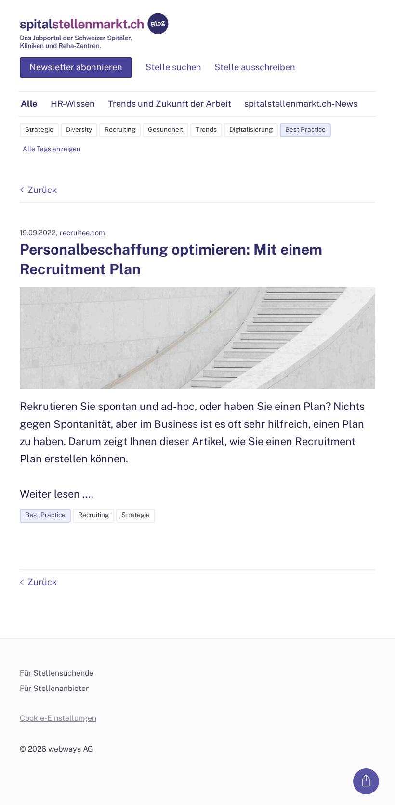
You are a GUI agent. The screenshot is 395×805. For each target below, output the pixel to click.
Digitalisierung (251, 129)
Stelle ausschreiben (254, 67)
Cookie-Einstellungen (58, 718)
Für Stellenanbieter (54, 688)
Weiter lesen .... (56, 493)
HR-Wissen (73, 104)
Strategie (39, 129)
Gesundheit (165, 129)
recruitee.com (82, 233)
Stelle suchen (173, 67)
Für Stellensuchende (56, 672)
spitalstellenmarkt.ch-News (300, 104)
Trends (206, 129)
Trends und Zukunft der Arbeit (169, 104)
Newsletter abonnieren (75, 67)
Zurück (42, 190)
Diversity (79, 129)
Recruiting (120, 129)
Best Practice (305, 129)
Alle (29, 104)
